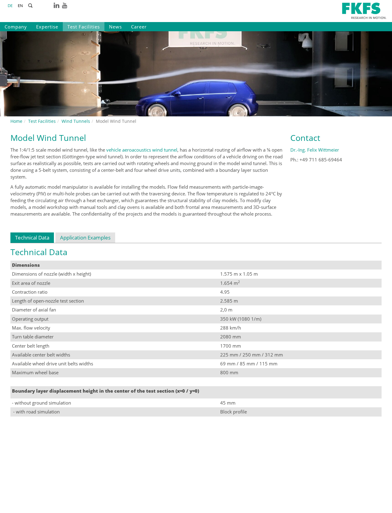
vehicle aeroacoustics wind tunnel (141, 150)
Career (139, 27)
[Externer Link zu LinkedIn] (56, 5)
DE (10, 5)
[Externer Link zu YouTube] (64, 5)
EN (20, 5)
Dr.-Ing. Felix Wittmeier (314, 150)
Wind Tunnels (76, 121)
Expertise (47, 27)
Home (16, 121)
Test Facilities (83, 27)
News (115, 27)
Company (16, 27)
